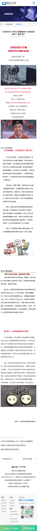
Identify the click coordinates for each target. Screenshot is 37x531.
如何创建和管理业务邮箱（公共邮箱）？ (18, 480)
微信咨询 (30, 528)
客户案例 (3, 503)
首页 (1, 24)
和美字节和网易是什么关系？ (19, 483)
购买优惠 (3, 506)
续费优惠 (3, 508)
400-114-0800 (12, 528)
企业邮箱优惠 (13, 519)
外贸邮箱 (3, 511)
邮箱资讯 (19, 24)
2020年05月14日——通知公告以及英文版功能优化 (18, 477)
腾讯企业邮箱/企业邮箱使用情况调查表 (18, 474)
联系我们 (12, 506)
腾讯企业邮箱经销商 (18, 471)
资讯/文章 (9, 24)
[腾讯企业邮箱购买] (9, 3)
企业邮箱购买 (13, 511)
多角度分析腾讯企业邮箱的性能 (18, 486)
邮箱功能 (3, 500)
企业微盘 (12, 500)
